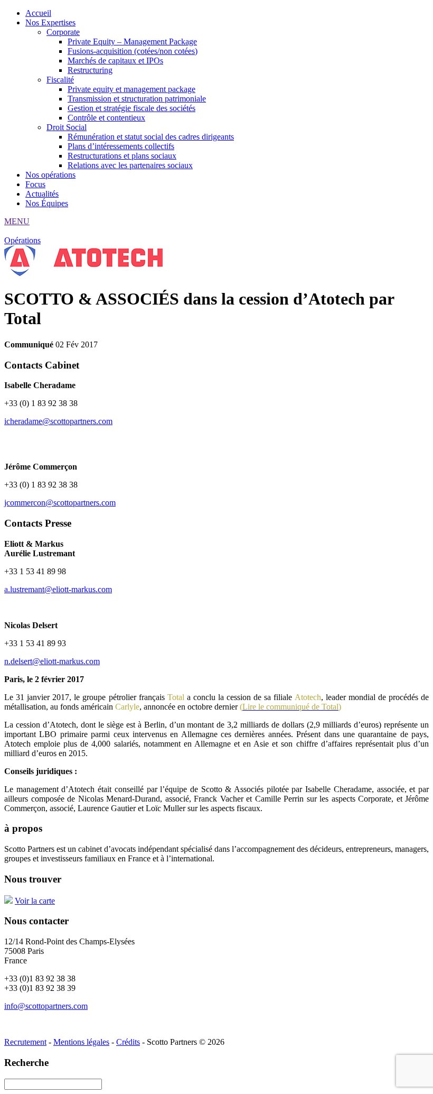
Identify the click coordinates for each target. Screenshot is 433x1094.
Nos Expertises (50, 22)
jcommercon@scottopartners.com (60, 502)
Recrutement (25, 1041)
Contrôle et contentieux (106, 117)
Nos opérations (50, 174)
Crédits (128, 1041)
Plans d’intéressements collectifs (121, 146)
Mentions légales (81, 1041)
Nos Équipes (46, 203)
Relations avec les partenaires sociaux (130, 165)
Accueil (38, 12)
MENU (17, 221)
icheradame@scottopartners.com (58, 421)
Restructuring (90, 70)
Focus (35, 184)
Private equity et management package (131, 89)
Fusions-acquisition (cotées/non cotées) (132, 51)
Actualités (42, 193)
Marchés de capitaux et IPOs (115, 60)
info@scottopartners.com (46, 1005)
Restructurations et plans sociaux (122, 155)
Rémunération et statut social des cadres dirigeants (151, 136)
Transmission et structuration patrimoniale (137, 98)
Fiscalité (60, 79)
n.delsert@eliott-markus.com (52, 661)
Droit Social (66, 127)
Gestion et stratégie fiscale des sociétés (131, 108)
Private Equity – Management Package (132, 41)
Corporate (63, 31)
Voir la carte (35, 900)
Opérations (22, 240)
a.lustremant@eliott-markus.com (58, 589)
